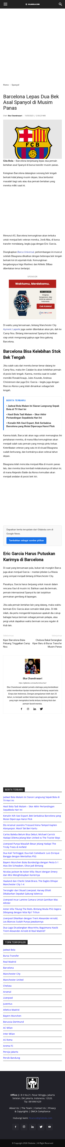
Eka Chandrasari (15, 115)
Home (6, 84)
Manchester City (11, 973)
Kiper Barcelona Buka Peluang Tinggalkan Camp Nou (16, 643)
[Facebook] (22, 709)
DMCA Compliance (40, 1111)
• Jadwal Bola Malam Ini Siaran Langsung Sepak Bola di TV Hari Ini (32, 408)
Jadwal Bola (9, 949)
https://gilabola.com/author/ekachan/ (32, 683)
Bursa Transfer (11, 955)
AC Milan (8, 1027)
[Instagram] (29, 709)
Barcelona (8, 967)
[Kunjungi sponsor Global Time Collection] (32, 299)
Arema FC (8, 1045)
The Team (26, 1108)
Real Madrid (9, 961)
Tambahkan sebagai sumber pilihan (26, 540)
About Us (14, 1108)
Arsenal (7, 991)
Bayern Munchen (12, 1015)
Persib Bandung (11, 1057)
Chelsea (7, 985)
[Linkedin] (35, 709)
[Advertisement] (32, 45)
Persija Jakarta (10, 1051)
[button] (60, 4)
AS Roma (7, 1039)
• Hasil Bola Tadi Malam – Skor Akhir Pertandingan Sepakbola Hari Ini (26, 416)
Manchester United (13, 979)
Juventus (7, 1003)
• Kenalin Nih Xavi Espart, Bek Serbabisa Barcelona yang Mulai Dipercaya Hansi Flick (30, 425)
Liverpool (8, 997)
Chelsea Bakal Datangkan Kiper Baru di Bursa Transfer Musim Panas (47, 643)
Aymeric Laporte (11, 329)
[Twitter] (42, 709)
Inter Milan (9, 1033)
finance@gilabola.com (40, 1118)
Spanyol (15, 84)
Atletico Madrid (11, 1009)
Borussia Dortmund (13, 1021)
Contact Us (40, 1108)
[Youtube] (49, 1127)
